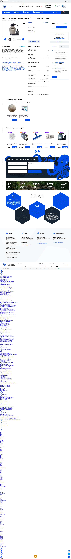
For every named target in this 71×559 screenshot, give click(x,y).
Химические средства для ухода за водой (7, 312)
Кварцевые (19, 63)
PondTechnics (2, 510)
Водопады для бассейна (4, 325)
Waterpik (1, 538)
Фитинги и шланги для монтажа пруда (6, 378)
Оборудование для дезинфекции (5, 290)
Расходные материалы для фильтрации (6, 362)
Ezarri (1, 473)
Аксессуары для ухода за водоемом (5, 371)
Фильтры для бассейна (3, 280)
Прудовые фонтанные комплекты (5, 386)
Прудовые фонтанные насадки (5, 410)
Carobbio (1, 454)
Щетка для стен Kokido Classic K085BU (37, 144)
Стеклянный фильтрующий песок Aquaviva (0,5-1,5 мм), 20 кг (24, 116)
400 (31, 31)
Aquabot (1, 440)
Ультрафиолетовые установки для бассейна (7, 291)
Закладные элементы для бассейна (5, 304)
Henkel (1, 485)
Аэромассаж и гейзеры (3, 327)
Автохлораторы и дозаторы (4, 294)
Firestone (1, 476)
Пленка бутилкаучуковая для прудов (6, 374)
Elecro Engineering (3, 467)
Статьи (45, 268)
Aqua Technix (2, 438)
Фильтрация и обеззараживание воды (6, 353)
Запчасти (1, 342)
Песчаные (13, 63)
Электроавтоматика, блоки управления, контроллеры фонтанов (10, 419)
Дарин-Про (2, 543)
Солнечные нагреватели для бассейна (6, 287)
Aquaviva (1, 444)
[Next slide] (23, 39)
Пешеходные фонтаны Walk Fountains (6, 398)
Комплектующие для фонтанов (5, 414)
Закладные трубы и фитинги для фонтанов (7, 415)
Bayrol (1, 450)
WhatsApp (58, 5)
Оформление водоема (3, 381)
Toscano (1, 531)
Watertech (1, 539)
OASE (1, 506)
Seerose (1, 521)
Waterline (1, 537)
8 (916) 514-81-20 (48, 8)
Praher (1, 513)
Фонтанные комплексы (3, 396)
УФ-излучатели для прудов (4, 355)
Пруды (1, 351)
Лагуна (1, 544)
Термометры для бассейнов (4, 318)
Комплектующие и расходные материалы (6, 282)
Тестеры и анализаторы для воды (5, 370)
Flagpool (1, 477)
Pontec (1, 511)
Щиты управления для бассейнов (5, 345)
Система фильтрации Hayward (19, 69)
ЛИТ (0, 545)
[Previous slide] (5, 39)
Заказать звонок (64, 7)
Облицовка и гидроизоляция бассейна (6, 329)
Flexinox (1, 478)
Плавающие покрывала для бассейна (6, 340)
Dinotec (1, 465)
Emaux (1, 468)
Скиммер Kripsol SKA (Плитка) (49, 143)
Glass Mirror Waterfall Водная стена (5, 404)
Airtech (1, 435)
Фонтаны (1, 392)
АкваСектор (2, 541)
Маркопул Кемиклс (3, 546)
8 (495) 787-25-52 (48, 6)
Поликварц (2, 547)
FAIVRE (1, 475)
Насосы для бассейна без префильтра (6, 277)
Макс (57, 6)
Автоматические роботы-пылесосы (5, 317)
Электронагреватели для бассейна (5, 285)
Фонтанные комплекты (3, 400)
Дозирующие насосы (3, 293)
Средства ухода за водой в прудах (5, 368)
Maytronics (1, 501)
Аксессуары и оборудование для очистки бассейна (8, 316)
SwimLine (1, 528)
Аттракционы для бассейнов (4, 323)
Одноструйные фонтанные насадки (6, 409)
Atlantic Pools (2, 446)
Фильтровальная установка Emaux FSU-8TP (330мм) (24, 144)
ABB (0, 432)
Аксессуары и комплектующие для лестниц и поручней (8, 302)
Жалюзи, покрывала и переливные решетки (7, 338)
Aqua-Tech (1, 439)
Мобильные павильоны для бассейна (6, 335)
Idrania (1, 488)
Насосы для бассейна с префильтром (6, 276)
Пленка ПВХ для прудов (4, 375)
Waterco (1, 536)
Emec (1, 469)
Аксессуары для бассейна (4, 319)
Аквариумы (2, 389)
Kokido (1, 494)
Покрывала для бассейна (4, 425)
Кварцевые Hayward (13, 67)
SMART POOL (2, 524)
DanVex (1, 463)
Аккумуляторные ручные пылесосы (5, 321)
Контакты (41, 268)
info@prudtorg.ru (47, 3)
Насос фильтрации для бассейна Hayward (9, 70)
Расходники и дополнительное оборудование (7, 288)
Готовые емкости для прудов (4, 377)
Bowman (1, 452)
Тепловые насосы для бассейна (5, 286)
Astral (1, 445)
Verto (59, 268)
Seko (0, 522)
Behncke (1, 451)
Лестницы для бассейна (4, 299)
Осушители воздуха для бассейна (5, 349)
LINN (0, 497)
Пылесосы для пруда (3, 369)
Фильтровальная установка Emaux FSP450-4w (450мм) (61, 144)
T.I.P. (0, 530)
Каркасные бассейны (3, 421)
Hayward (1, 483)
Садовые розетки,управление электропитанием (7, 382)
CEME (1, 457)
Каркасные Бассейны (3, 423)
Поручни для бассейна (3, 301)
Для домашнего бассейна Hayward (15, 68)
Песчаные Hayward (5, 67)
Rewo (1, 516)
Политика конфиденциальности (52, 268)
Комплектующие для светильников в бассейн (7, 310)
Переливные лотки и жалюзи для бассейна (7, 339)
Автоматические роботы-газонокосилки (6, 320)
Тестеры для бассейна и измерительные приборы (8, 314)
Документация (33, 41)
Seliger (1, 523)
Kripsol (1, 495)
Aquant (1, 442)
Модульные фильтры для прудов (5, 360)
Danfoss (1, 462)
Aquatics (1, 443)
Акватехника (2, 542)
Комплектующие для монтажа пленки (6, 379)
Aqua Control (2, 436)
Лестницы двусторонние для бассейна (6, 300)
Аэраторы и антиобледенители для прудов (7, 365)
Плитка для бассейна (3, 331)
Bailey (1, 449)
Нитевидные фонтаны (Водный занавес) (6, 408)
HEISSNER (1, 484)
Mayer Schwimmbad (3, 500)
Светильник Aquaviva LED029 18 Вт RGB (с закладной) (12, 144)
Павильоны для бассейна (4, 334)
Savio (1, 520)
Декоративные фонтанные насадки (6, 405)
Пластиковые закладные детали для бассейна (7, 306)
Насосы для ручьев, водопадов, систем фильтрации (8, 354)
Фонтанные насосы (3, 394)
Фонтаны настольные (3, 401)
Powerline (29, 27)
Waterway (1, 540)
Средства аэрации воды (4, 364)
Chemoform (2, 458)
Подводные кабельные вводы (5, 417)
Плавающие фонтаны (3, 399)
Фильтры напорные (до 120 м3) (5, 357)
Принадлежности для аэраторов (5, 366)
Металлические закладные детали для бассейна (8, 305)
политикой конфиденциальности (44, 174)
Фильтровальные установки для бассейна (9, 62)
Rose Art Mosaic (2, 517)
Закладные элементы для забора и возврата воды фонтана (9, 416)
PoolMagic (1, 512)
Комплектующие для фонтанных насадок (6, 406)
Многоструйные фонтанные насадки (6, 407)
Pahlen (1, 508)
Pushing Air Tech (2, 514)
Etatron (1, 472)
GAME (1, 481)
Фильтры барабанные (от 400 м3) (5, 359)
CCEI (1, 455)
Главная (1, 271)
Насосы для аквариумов (4, 390)
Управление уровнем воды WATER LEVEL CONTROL (8, 418)
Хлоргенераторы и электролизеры (5, 295)
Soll (0, 525)
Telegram (64, 5)
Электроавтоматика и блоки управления (6, 344)
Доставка (29, 268)
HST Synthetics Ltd (3, 486)
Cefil (0, 456)
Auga (1, 447)
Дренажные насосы (3, 361)
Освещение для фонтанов (4, 412)
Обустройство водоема (4, 384)
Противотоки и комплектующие (5, 324)
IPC (0, 489)
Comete (1, 459)
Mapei (1, 499)
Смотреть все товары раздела (26, 244)
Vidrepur (1, 534)
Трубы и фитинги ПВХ (3, 347)
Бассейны (1, 273)
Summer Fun (2, 527)
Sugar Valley (2, 526)
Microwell (1, 503)
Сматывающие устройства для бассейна (6, 341)
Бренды (37, 268)
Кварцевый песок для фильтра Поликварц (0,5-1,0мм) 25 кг (12, 116)
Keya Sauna (1, 492)
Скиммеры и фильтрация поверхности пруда (7, 356)
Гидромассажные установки (4, 326)
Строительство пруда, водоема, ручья (6, 373)
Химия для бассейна (3, 313)
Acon (0, 433)
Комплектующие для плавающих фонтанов (7, 397)
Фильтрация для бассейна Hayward (16, 66)
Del (0, 464)
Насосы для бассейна (3, 275)
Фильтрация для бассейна (4, 279)
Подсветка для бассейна (4, 308)
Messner (1, 502)
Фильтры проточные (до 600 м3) (5, 358)
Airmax (1, 434)
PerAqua (1, 509)
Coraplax (1, 460)
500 (33, 31)
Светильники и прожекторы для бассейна (6, 309)
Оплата (34, 268)
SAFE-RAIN (1, 519)
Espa (0, 471)
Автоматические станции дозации (5, 292)
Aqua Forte (1, 437)
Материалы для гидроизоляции (5, 332)
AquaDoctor (2, 441)
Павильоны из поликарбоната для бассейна (7, 336)
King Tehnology (2, 493)
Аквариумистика (2, 388)
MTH (0, 504)
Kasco (1, 491)
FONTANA (1, 479)
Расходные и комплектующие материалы (6, 296)
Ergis (1, 470)
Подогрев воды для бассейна (5, 284)
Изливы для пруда (3, 376)
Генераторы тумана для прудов (5, 385)
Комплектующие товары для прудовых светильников (8, 383)
